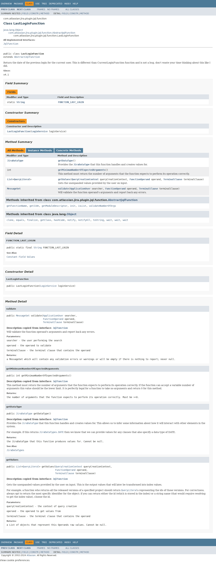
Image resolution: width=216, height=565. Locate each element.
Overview (6, 4)
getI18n (34, 205)
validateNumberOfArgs (102, 205)
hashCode (59, 220)
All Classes (72, 9)
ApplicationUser (80, 188)
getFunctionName (17, 205)
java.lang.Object (13, 30)
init (72, 205)
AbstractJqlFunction (27, 57)
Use (37, 4)
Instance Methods (40, 150)
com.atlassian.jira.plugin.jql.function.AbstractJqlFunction (41, 32)
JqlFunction (10, 43)
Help (75, 4)
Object (71, 214)
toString (98, 220)
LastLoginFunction (18, 131)
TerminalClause (172, 179)
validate (63, 188)
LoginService (39, 131)
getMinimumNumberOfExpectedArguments (81, 170)
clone (10, 220)
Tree (44, 4)
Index (67, 4)
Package (18, 4)
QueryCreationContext (85, 179)
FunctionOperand (140, 179)
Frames (41, 9)
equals (20, 220)
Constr (34, 13)
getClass (45, 220)
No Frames (53, 9)
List (9, 179)
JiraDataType (15, 160)
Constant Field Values (21, 256)
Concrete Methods (68, 150)
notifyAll (84, 220)
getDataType (65, 160)
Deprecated (55, 4)
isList (82, 205)
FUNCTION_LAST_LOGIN (71, 102)
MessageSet (14, 188)
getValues (64, 179)
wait (109, 220)
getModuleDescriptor (54, 205)
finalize (32, 220)
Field (25, 13)
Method (44, 13)
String (21, 102)
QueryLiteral (22, 179)
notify (71, 220)
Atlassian (31, 555)
